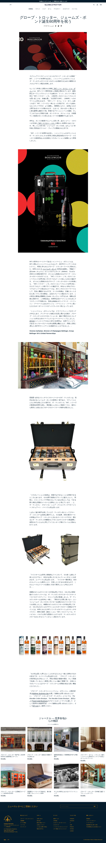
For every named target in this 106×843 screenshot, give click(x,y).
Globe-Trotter (90, 839)
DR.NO (31, 321)
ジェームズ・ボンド (49, 269)
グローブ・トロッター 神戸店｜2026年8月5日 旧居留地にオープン (13, 755)
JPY (11, 4)
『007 (39, 123)
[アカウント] (97, 4)
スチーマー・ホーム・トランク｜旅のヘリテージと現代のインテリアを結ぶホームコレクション (92, 756)
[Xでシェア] (58, 26)
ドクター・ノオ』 (49, 123)
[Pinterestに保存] (61, 26)
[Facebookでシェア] (56, 26)
